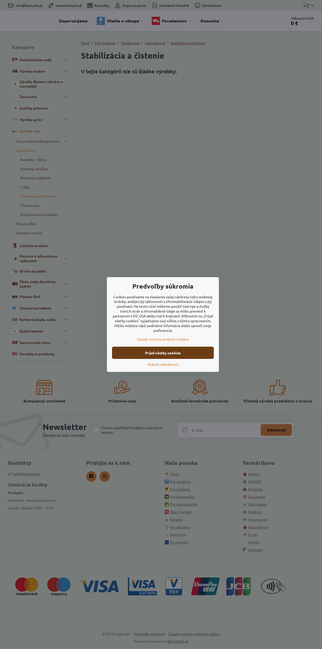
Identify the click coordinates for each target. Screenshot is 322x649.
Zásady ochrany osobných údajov (163, 339)
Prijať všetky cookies (163, 352)
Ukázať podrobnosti (163, 364)
